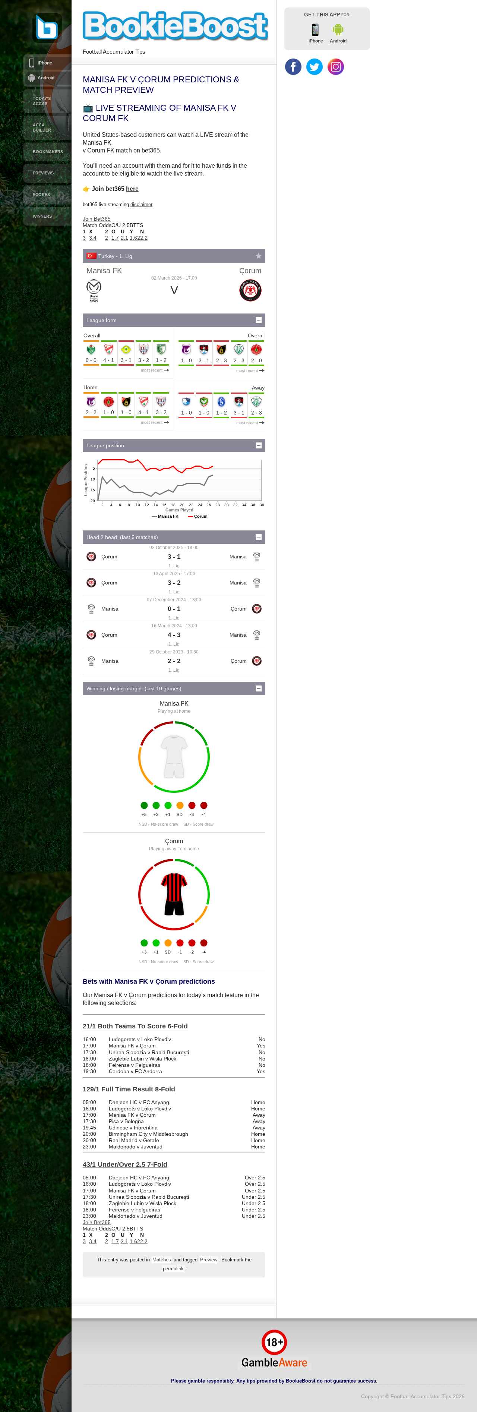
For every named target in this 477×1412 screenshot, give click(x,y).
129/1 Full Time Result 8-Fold (129, 1089)
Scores (41, 194)
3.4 (93, 238)
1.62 (135, 238)
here (132, 189)
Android (46, 78)
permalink (173, 1268)
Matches (161, 1260)
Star (259, 256)
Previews (43, 173)
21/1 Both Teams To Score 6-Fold (135, 1026)
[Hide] (259, 320)
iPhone (45, 63)
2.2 (144, 238)
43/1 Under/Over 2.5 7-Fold (125, 1164)
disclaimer (141, 204)
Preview (208, 1260)
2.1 (124, 238)
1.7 (115, 238)
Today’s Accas (42, 101)
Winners (42, 216)
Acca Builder (42, 127)
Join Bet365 (97, 219)
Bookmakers (48, 151)
